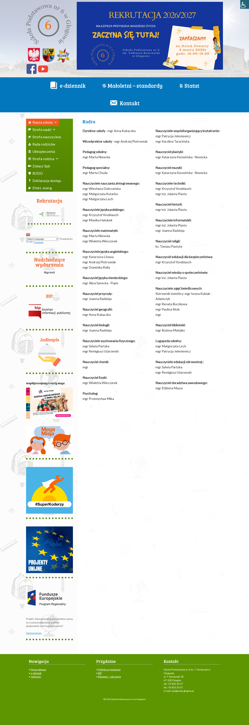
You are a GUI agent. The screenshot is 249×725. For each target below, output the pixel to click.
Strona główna (38, 669)
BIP (100, 673)
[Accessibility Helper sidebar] (244, 4)
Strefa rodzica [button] (43, 159)
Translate (38, 242)
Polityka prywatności (109, 669)
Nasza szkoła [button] (42, 122)
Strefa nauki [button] (41, 129)
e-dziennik (36, 673)
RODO (37, 173)
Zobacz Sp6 (41, 166)
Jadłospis (36, 676)
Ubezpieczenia (43, 151)
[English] (28, 234)
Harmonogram (34, 633)
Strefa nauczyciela (46, 137)
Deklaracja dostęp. (46, 181)
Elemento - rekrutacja (109, 676)
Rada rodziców (43, 144)
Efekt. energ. (42, 188)
